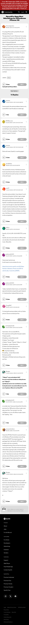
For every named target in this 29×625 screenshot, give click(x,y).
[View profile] (3, 26)
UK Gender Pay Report (8, 622)
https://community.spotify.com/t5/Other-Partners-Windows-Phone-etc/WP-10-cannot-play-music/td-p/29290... (13, 269)
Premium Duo (7, 580)
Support (6, 560)
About (5, 526)
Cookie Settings (7, 612)
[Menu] (26, 12)
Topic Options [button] (14, 91)
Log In (22, 12)
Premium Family (8, 584)
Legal (5, 607)
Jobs (5, 529)
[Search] (19, 12)
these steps (5, 8)
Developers (7, 543)
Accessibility (6, 614)
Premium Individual (9, 577)
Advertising (7, 546)
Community (8, 12)
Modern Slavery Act (7, 617)
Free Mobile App (8, 566)
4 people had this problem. (9, 87)
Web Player (7, 563)
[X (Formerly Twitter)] (10, 596)
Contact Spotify (8, 570)
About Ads (14, 612)
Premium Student (8, 587)
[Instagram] (5, 596)
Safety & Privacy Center (11, 607)
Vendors (6, 553)
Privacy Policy (6, 609)
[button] (26, 27)
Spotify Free (7, 590)
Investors (6, 549)
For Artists (6, 540)
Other (9, 77)
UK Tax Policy (6, 619)
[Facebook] (15, 596)
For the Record (8, 532)
